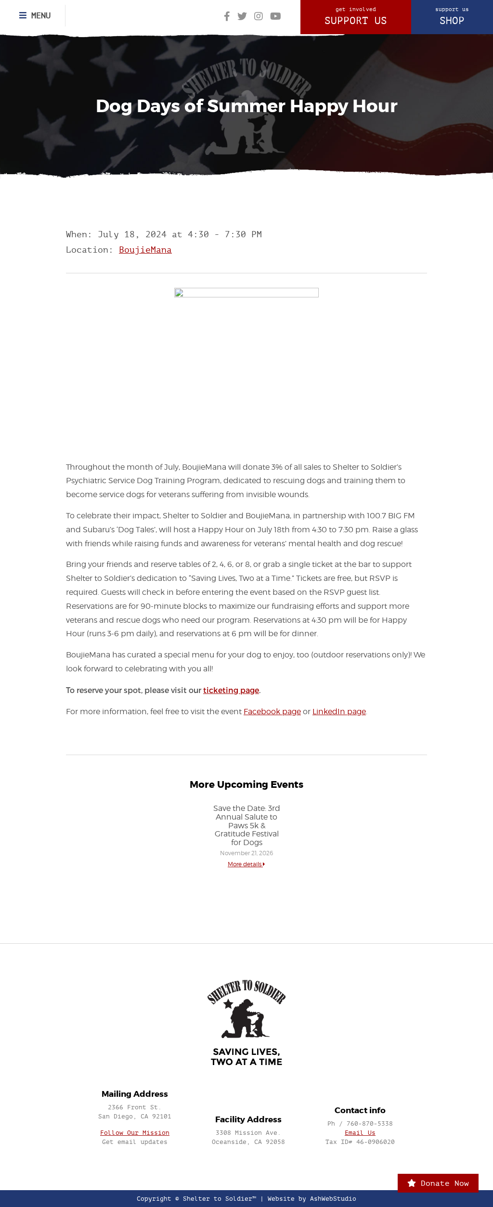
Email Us (360, 1132)
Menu (38, 15)
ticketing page (231, 689)
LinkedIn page (339, 711)
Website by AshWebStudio (312, 1198)
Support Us (355, 16)
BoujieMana (145, 250)
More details (245, 864)
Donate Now (442, 1183)
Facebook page (272, 711)
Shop (452, 16)
